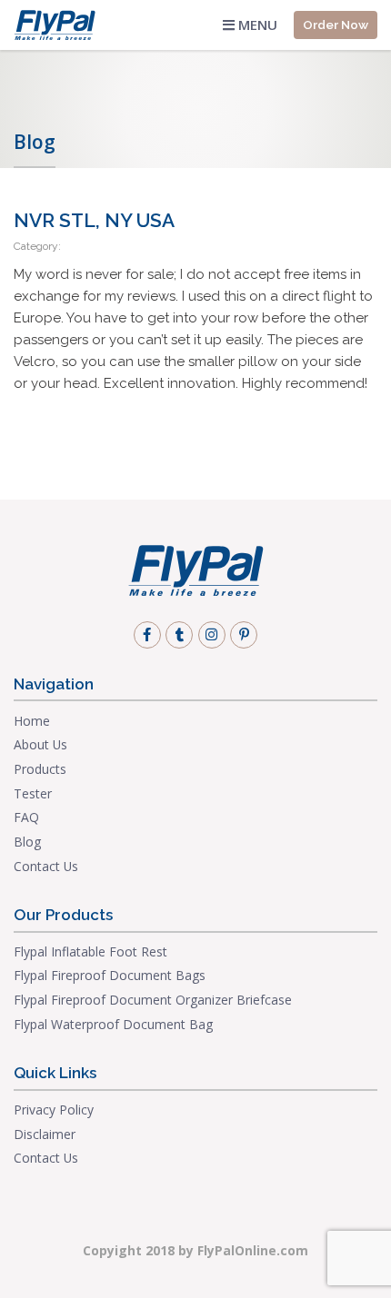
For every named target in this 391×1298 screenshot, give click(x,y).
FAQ (26, 817)
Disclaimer (44, 1134)
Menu (256, 24)
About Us (40, 744)
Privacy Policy (54, 1109)
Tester (33, 793)
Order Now (335, 24)
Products (40, 769)
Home (32, 720)
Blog (27, 841)
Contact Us (46, 866)
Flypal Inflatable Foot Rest (90, 951)
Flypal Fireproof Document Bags (110, 975)
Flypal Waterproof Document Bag (113, 1024)
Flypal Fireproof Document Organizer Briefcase (153, 999)
